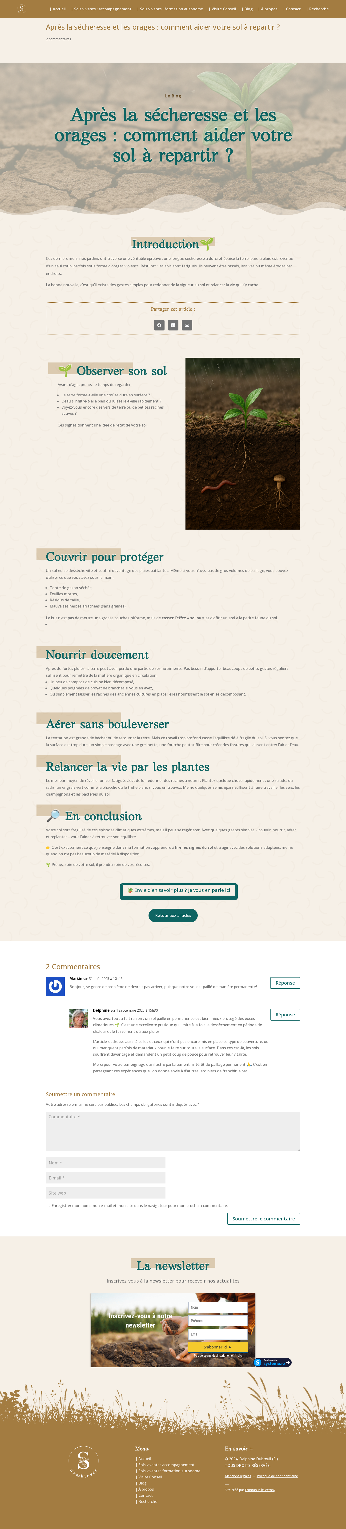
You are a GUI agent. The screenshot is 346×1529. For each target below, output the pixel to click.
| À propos (268, 9)
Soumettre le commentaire (264, 1218)
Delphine (101, 1010)
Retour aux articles (173, 915)
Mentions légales (238, 1476)
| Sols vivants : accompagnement (101, 9)
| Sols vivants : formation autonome (170, 9)
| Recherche (317, 9)
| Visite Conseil (222, 9)
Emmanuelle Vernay (260, 1490)
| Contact (292, 9)
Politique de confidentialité (277, 1476)
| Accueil (57, 9)
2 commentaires (58, 39)
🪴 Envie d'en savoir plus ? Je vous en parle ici (178, 890)
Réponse (285, 983)
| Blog (247, 9)
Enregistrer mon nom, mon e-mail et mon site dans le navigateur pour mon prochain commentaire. (140, 1205)
